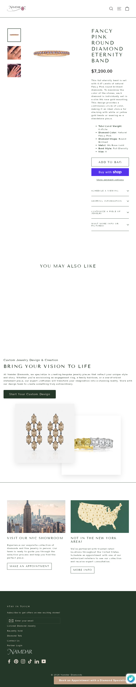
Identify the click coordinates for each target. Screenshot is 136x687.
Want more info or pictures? (105, 224)
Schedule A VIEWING (105, 191)
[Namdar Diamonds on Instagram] (23, 661)
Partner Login (14, 645)
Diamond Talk (14, 636)
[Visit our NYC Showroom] (36, 516)
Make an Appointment (29, 566)
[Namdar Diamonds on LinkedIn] (37, 661)
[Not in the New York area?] (100, 516)
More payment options (110, 179)
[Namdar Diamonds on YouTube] (44, 661)
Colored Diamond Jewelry (21, 626)
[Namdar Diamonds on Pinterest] (16, 661)
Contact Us (13, 640)
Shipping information (106, 201)
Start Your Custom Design (29, 394)
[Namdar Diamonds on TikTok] (30, 661)
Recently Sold (15, 631)
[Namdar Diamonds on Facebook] (9, 661)
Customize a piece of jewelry (106, 212)
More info (82, 569)
